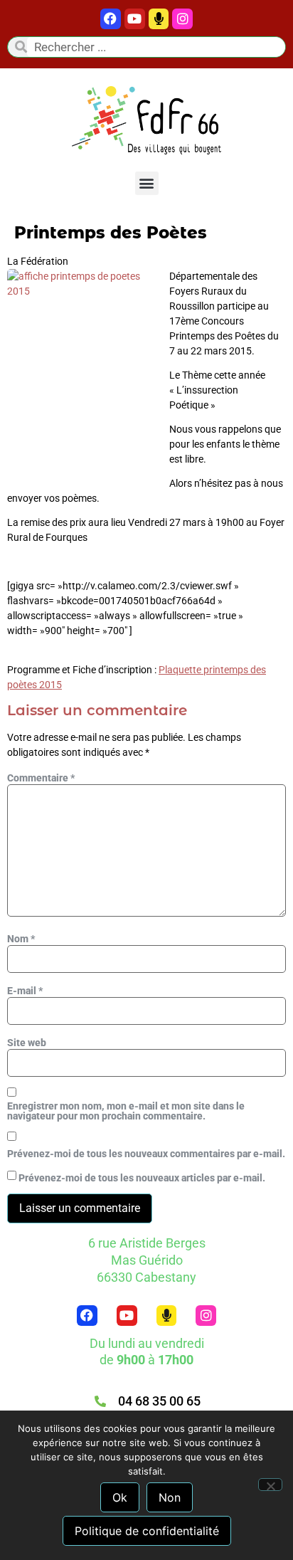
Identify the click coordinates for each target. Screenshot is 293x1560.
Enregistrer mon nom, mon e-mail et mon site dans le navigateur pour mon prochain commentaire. (126, 1111)
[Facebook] (110, 19)
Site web (26, 1043)
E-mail (25, 991)
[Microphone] (159, 19)
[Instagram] (206, 1315)
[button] (147, 183)
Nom (21, 939)
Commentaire (41, 778)
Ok (119, 1497)
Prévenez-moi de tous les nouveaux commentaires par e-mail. (146, 1154)
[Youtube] (134, 19)
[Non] (270, 1484)
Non (170, 1497)
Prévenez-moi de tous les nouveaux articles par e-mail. (141, 1178)
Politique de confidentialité (147, 1531)
